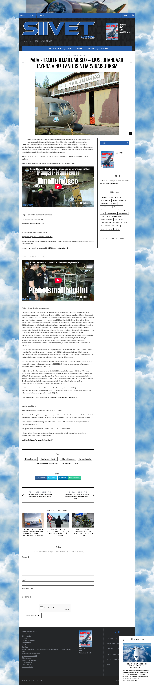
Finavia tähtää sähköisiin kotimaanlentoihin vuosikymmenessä (137, 666)
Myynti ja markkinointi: (29, 660)
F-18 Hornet (118, 197)
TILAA (48, 48)
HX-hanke (113, 203)
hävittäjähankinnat (106, 207)
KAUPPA (92, 48)
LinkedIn (63, 477)
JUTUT (70, 48)
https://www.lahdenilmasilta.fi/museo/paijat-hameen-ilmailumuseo (54, 397)
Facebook (41, 477)
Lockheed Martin (117, 216)
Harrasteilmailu (113, 649)
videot (77, 463)
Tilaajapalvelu (26, 658)
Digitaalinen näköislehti (29, 656)
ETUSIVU (23, 15)
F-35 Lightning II (105, 200)
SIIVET (32, 15)
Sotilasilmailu (72, 55)
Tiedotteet (110, 665)
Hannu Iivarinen (30, 459)
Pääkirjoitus (111, 638)
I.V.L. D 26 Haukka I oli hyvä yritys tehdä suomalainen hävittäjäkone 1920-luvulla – (76, 495)
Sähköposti (75, 477)
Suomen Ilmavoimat (106, 229)
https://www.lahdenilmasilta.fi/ (41, 440)
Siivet (117, 226)
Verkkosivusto (26, 597)
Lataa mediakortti (27, 662)
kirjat (102, 213)
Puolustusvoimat (106, 222)
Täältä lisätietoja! (112, 183)
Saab (125, 222)
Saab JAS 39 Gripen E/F (107, 226)
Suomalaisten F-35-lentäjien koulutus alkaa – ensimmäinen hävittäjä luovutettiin (58, 532)
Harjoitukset (122, 200)
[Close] (124, 639)
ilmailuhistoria (118, 207)
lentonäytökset (105, 216)
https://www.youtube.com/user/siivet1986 (37, 237)
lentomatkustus (123, 213)
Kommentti (26, 557)
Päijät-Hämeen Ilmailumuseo (47, 463)
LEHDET (59, 48)
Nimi (24, 580)
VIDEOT (80, 48)
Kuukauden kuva (111, 213)
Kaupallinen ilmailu (114, 654)
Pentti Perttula (119, 219)
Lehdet (109, 670)
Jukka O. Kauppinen (68, 459)
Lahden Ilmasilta (85, 459)
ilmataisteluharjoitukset (108, 210)
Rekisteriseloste (27, 667)
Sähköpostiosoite (28, 588)
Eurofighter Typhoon (107, 197)
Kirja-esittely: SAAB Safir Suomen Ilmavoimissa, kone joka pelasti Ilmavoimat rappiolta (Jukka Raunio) (33, 532)
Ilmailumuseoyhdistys (48, 459)
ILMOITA (41, 15)
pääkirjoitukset (117, 222)
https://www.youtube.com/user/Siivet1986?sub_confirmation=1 (45, 248)
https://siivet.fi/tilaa (37, 223)
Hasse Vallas (104, 203)
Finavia (115, 200)
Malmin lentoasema (106, 219)
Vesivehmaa (66, 463)
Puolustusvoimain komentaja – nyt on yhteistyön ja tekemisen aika (83, 532)
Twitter (52, 477)
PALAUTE (104, 48)
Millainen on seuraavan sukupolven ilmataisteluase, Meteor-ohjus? (40, 494)
